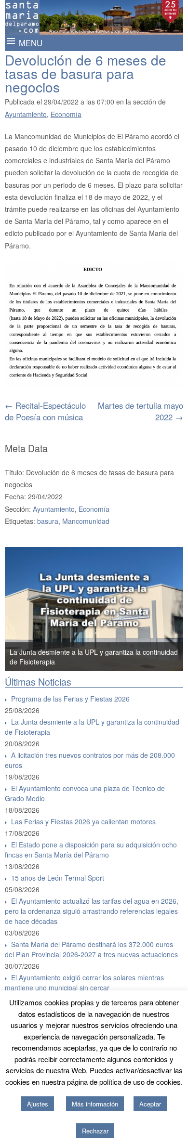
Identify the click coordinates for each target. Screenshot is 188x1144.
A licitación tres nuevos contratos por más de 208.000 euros (90, 760)
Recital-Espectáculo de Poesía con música (45, 411)
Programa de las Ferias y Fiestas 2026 (70, 698)
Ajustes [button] (37, 1103)
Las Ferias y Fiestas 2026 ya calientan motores (83, 821)
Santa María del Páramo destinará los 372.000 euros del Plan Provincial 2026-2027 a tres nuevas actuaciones (91, 949)
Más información (95, 1103)
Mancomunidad (85, 521)
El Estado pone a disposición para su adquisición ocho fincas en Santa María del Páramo (91, 849)
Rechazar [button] (95, 1130)
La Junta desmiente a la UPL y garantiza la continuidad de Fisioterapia (92, 727)
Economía (66, 114)
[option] (94, 609)
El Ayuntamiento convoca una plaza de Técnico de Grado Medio (85, 793)
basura (47, 521)
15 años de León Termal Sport (57, 878)
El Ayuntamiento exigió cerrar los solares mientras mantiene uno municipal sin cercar (84, 982)
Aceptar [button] (150, 1103)
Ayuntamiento (26, 114)
